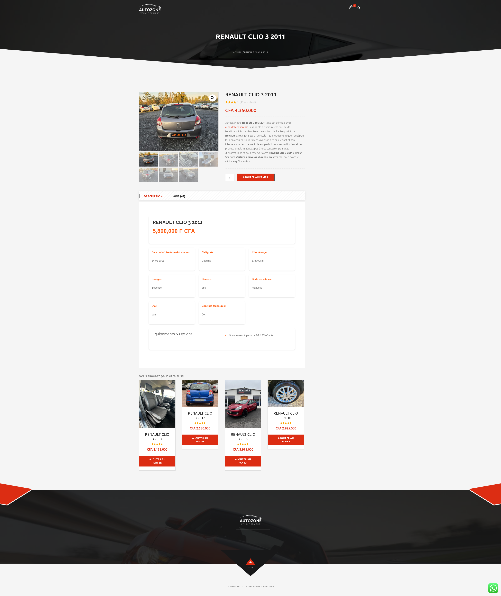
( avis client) (248, 102)
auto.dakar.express (236, 127)
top (250, 567)
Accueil (237, 52)
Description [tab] (153, 196)
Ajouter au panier (255, 177)
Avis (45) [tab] (179, 196)
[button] (212, 97)
